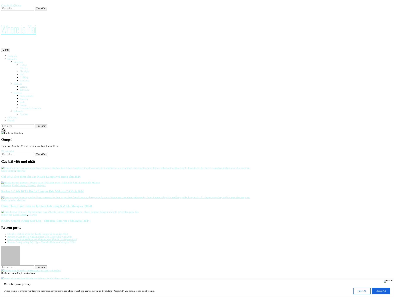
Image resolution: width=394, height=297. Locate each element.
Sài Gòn (24, 68)
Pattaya (23, 86)
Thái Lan (18, 83)
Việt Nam (18, 61)
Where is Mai (18, 29)
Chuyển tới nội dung (11, 5)
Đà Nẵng (24, 77)
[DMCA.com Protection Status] (10, 264)
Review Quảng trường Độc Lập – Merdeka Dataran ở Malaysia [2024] (45, 220)
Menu (5, 50)
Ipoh (22, 101)
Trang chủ (12, 55)
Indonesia (18, 111)
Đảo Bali (24, 114)
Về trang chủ (7, 151)
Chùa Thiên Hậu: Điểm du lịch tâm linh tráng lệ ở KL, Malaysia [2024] (46, 206)
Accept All (381, 291)
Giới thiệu (12, 117)
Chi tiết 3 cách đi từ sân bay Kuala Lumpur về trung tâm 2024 (41, 176)
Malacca (24, 98)
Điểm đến (12, 58)
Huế (22, 74)
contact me (6, 214)
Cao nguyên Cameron (30, 108)
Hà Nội (23, 65)
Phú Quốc (24, 71)
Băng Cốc (24, 89)
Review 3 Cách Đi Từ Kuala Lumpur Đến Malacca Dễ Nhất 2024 (42, 191)
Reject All (362, 291)
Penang (23, 104)
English (10, 120)
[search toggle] (3, 130)
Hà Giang (24, 80)
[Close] (388, 281)
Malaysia (18, 92)
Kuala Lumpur (26, 95)
